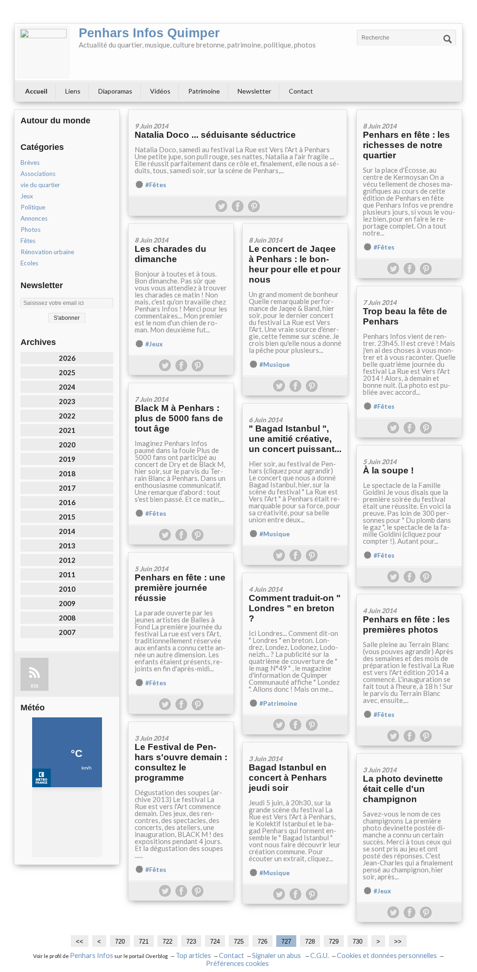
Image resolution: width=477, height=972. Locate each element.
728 (310, 941)
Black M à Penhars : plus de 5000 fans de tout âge (179, 418)
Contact (301, 91)
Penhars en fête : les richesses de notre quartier (406, 145)
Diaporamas (115, 91)
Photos (30, 229)
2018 (67, 473)
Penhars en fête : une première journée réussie (180, 588)
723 (191, 941)
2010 (67, 589)
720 (120, 941)
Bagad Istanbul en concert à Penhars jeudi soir (288, 778)
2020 (67, 444)
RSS (34, 685)
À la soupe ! (388, 470)
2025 (67, 372)
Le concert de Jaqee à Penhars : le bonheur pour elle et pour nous (295, 264)
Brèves (30, 162)
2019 (67, 459)
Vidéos (160, 91)
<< (79, 941)
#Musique (274, 364)
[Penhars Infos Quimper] (43, 52)
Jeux (26, 196)
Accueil (36, 91)
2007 (67, 632)
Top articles (193, 955)
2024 (67, 387)
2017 (67, 488)
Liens (73, 91)
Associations (37, 173)
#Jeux (154, 344)
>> (398, 941)
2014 (67, 531)
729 (334, 941)
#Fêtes (155, 185)
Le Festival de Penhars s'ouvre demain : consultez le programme (181, 762)
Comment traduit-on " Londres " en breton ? (295, 608)
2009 (67, 603)
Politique (32, 207)
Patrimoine (204, 91)
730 (357, 941)
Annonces (34, 218)
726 (262, 941)
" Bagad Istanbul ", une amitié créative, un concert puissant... (295, 439)
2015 (67, 517)
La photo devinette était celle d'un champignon (403, 789)
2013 (67, 545)
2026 (67, 358)
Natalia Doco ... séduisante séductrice (215, 135)
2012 (67, 560)
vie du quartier (40, 185)
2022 (67, 416)
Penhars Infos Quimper (149, 33)
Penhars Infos (91, 955)
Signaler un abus (277, 955)
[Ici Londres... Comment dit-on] (295, 576)
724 (215, 941)
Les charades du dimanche (170, 254)
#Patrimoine (278, 703)
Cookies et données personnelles (387, 955)
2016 (67, 502)
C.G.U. (319, 955)
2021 (67, 430)
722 (167, 941)
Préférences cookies (237, 963)
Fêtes (27, 240)
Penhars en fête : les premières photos (406, 624)
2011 (67, 574)
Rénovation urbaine (47, 252)
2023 (67, 401)
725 (239, 941)
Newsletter (254, 91)
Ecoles (29, 263)
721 (144, 941)
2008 (67, 618)
